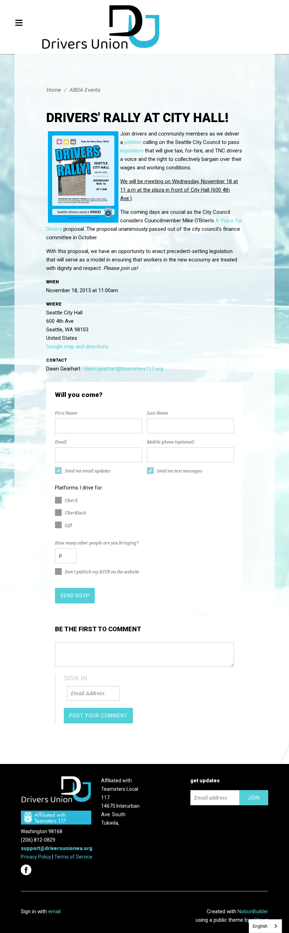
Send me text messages (179, 471)
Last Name (157, 413)
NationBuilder (253, 911)
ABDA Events (84, 90)
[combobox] (265, 926)
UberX (71, 500)
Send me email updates (87, 471)
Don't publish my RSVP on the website (102, 572)
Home (53, 90)
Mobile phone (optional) (170, 442)
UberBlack (75, 513)
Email (61, 442)
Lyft (68, 525)
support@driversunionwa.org (56, 848)
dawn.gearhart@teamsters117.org (123, 369)
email (54, 911)
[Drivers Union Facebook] (27, 868)
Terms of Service (73, 857)
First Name (66, 413)
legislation (131, 151)
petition (133, 142)
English (260, 926)
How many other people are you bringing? (97, 543)
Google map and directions (77, 346)
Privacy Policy (36, 857)
